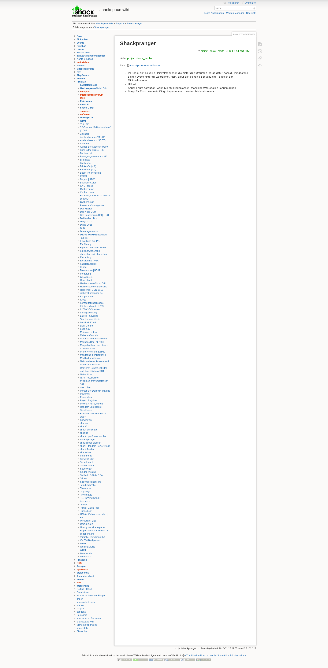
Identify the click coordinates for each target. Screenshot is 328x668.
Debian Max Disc (89, 218)
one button (85, 387)
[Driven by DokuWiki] (203, 660)
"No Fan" (84, 124)
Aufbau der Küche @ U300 (94, 147)
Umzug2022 (86, 117)
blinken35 (85, 160)
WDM (83, 121)
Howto (80, 49)
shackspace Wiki (105, 23)
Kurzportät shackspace (92, 303)
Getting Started (84, 589)
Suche (254, 8)
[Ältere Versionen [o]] (259, 51)
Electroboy (85, 257)
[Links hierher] (259, 58)
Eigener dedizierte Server (93, 247)
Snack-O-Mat (87, 107)
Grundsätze (83, 592)
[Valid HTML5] (172, 660)
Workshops (83, 586)
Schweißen (86, 420)
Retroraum (86, 101)
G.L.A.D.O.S (86, 277)
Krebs (83, 299)
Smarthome (86, 455)
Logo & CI (85, 329)
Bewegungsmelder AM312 (93, 156)
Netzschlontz (86, 374)
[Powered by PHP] (156, 660)
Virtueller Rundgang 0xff (92, 537)
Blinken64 (85, 163)
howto (221, 51)
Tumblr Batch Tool (89, 508)
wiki (79, 582)
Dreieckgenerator (89, 231)
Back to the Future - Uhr (92, 150)
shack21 (84, 104)
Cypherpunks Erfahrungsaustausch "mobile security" (95, 195)
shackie (84, 433)
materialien (83, 62)
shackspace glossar (90, 442)
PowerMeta (86, 397)
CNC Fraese (86, 186)
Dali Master (86, 208)
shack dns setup (88, 429)
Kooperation (86, 296)
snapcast (85, 111)
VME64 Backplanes (90, 540)
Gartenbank (86, 280)
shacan (84, 423)
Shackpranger (134, 23)
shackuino (85, 452)
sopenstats (82, 628)
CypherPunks (87, 189)
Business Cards (88, 182)
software (85, 114)
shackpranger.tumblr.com (145, 65)
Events (80, 43)
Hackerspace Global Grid (93, 88)
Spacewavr (86, 468)
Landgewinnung (88, 312)
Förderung (85, 273)
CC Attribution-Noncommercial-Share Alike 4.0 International (215, 655)
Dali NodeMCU (88, 212)
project (80, 608)
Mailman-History (88, 332)
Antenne (84, 143)
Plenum (81, 78)
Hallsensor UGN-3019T (92, 290)
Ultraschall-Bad (88, 520)
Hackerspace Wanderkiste (93, 286)
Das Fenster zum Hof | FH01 (94, 215)
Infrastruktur (83, 52)
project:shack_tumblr (139, 58)
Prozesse (82, 560)
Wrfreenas (85, 556)
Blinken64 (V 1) (88, 166)
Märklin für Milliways (90, 358)
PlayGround (83, 75)
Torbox (83, 504)
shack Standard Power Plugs (95, 446)
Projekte (120, 23)
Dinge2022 (86, 221)
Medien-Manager (235, 13)
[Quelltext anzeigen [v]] (259, 43)
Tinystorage (86, 494)
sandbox (81, 612)
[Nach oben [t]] (259, 65)
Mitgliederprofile (85, 69)
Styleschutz (83, 572)
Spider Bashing (88, 472)
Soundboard (86, 462)
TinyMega (85, 491)
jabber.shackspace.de (91, 293)
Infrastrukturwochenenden (91, 55)
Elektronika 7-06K (89, 260)
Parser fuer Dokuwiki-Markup (95, 390)
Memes (81, 65)
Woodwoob (86, 553)
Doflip (83, 228)
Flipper (83, 267)
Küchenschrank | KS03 (92, 306)
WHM (83, 550)
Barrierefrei (86, 153)
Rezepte (81, 566)
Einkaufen (82, 39)
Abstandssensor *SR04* (92, 137)
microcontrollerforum (91, 95)
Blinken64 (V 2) (88, 169)
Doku (79, 36)
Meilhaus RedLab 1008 (92, 342)
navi (79, 72)
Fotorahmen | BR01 (90, 270)
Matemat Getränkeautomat (93, 338)
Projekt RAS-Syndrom (91, 403)
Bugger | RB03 (87, 179)
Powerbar (85, 394)
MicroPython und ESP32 (92, 351)
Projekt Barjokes (88, 400)
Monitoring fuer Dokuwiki (93, 355)
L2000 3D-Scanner (90, 309)
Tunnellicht (85, 511)
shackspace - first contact (89, 618)
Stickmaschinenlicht (90, 482)
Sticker (83, 478)
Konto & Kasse (85, 59)
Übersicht (251, 13)
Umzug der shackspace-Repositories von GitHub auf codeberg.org (94, 530)
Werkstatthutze (87, 546)
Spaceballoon (87, 465)
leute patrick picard (86, 602)
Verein (80, 579)
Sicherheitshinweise (87, 625)
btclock (83, 176)
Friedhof (81, 46)
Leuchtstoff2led (88, 322)
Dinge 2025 (86, 224)
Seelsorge (82, 615)
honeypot (85, 91)
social (213, 51)
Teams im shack (85, 576)
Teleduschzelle (88, 485)
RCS (82, 98)
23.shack (84, 134)
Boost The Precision (90, 173)
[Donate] (140, 660)
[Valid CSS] (187, 660)
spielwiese (82, 569)
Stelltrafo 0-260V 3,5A (91, 475)
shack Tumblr (87, 449)
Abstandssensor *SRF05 (93, 140)
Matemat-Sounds (89, 335)
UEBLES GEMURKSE (238, 51)
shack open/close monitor (93, 436)
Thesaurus (85, 488)
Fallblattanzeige (88, 85)
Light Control (86, 325)
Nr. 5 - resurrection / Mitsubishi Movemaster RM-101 (94, 381)
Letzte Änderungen (214, 13)
